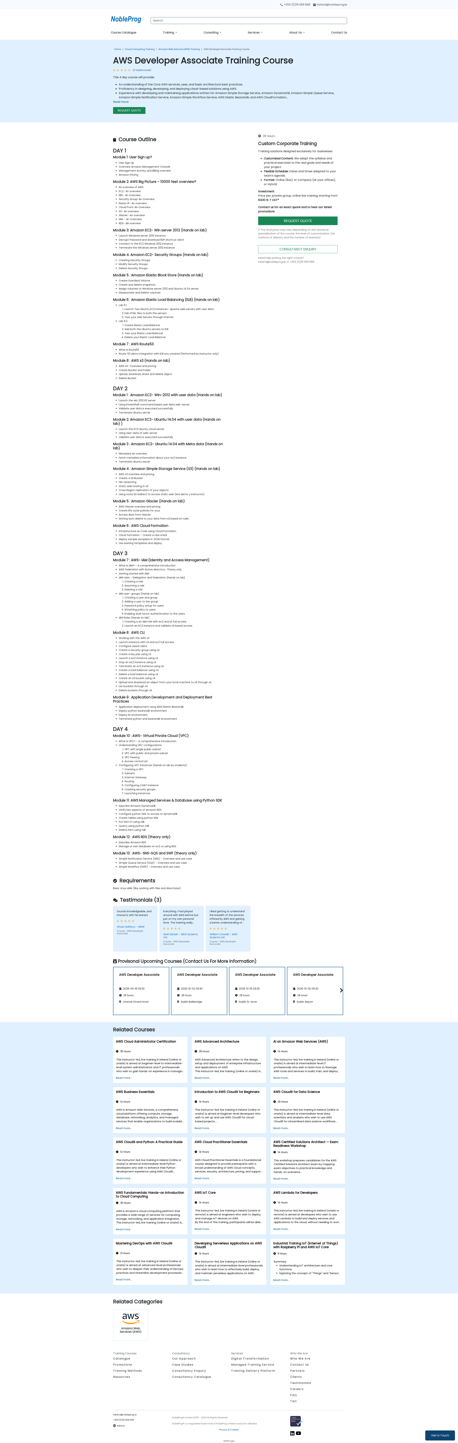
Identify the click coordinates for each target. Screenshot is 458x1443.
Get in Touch (440, 1435)
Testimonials (300, 1383)
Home (117, 49)
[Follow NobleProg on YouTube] (298, 1433)
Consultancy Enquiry (189, 1370)
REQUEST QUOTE (129, 110)
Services (254, 32)
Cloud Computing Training (140, 49)
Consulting (211, 32)
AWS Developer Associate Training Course (226, 49)
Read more (121, 102)
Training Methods (127, 1371)
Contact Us (339, 32)
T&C (293, 1401)
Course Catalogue (123, 32)
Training (169, 32)
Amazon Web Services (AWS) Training (179, 49)
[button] (340, 990)
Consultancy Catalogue (191, 1377)
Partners (297, 1371)
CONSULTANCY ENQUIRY (297, 249)
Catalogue (121, 1359)
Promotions (122, 1365)
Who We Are (300, 1359)
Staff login (229, 1440)
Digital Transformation (250, 1359)
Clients (296, 1377)
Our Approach (184, 1359)
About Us (296, 32)
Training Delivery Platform (253, 1371)
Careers (297, 1389)
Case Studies (182, 1365)
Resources (121, 1377)
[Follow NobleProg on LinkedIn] (292, 1433)
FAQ (293, 1395)
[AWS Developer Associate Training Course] (129, 18)
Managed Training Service (252, 1365)
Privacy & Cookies (229, 1429)
